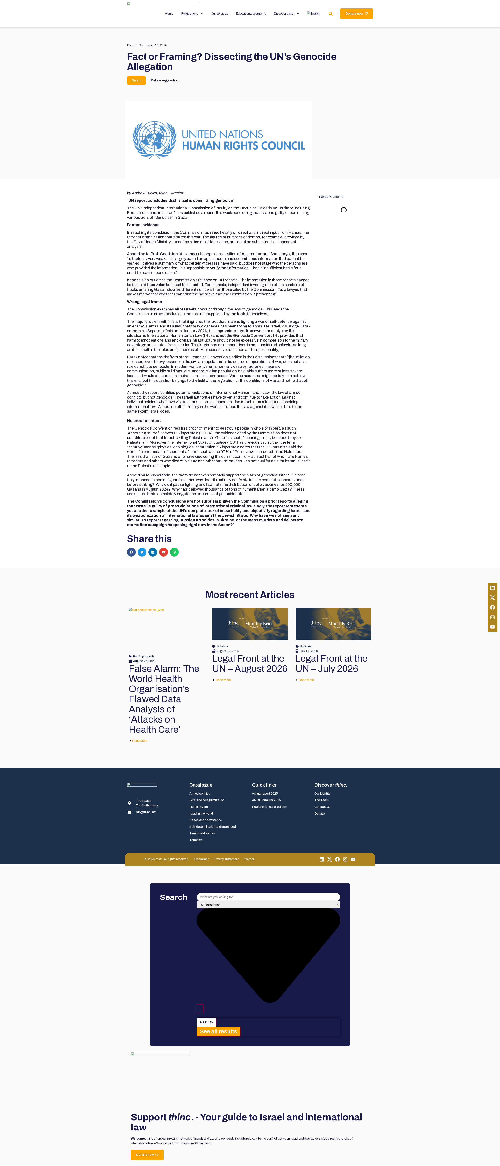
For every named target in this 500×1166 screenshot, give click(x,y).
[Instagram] (492, 617)
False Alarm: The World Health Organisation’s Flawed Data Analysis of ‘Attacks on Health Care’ (164, 699)
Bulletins (222, 646)
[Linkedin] (492, 588)
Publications (189, 13)
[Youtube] (492, 627)
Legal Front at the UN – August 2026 (250, 663)
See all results (218, 1032)
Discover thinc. (284, 13)
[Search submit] (200, 1009)
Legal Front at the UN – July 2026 (331, 663)
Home (169, 13)
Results (206, 1022)
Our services (219, 13)
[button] (131, 552)
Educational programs (251, 13)
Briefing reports (144, 656)
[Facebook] (492, 607)
